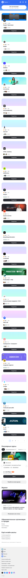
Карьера (5, 553)
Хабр (5, 549)
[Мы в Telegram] (12, 573)
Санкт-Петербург (5, 525)
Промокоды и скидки (6, 563)
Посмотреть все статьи (14, 513)
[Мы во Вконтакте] (7, 573)
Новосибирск (4, 527)
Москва (3, 523)
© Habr (3, 575)
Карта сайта (4, 569)
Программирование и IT (11, 449)
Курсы (5, 556)
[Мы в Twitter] (2, 573)
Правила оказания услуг (7, 567)
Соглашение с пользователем (8, 565)
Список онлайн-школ (6, 559)
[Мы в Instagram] (9, 573)
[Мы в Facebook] (4, 573)
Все (3, 449)
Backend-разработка (6, 536)
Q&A (5, 551)
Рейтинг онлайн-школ (6, 561)
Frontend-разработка (6, 535)
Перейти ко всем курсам (14, 482)
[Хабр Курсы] (5, 2)
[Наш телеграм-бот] (14, 573)
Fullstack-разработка (6, 538)
